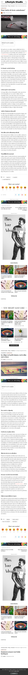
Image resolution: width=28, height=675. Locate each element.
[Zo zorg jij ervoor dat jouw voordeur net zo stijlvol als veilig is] (7, 269)
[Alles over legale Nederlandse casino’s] (20, 284)
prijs (8, 519)
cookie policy (16, 671)
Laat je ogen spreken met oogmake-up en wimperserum (20, 323)
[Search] (25, 2)
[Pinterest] (22, 195)
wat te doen (6, 521)
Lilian (4, 12)
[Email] (25, 195)
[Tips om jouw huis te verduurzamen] (20, 332)
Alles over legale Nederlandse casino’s (5, 339)
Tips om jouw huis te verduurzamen (18, 339)
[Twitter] (19, 195)
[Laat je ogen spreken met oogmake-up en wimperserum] (7, 284)
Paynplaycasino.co (19, 483)
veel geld (15, 519)
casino (15, 177)
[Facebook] (15, 195)
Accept (14, 673)
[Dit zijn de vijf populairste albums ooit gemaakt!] (20, 269)
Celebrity (4, 352)
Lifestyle (3, 8)
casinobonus (6, 179)
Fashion (17, 318)
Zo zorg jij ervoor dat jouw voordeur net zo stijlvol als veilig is (6, 277)
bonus (8, 177)
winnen (15, 521)
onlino (4, 359)
